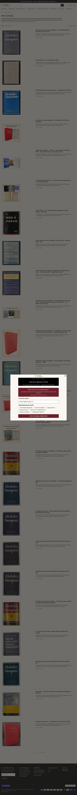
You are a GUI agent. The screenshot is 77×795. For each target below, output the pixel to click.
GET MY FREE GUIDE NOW (38, 416)
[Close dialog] (65, 376)
